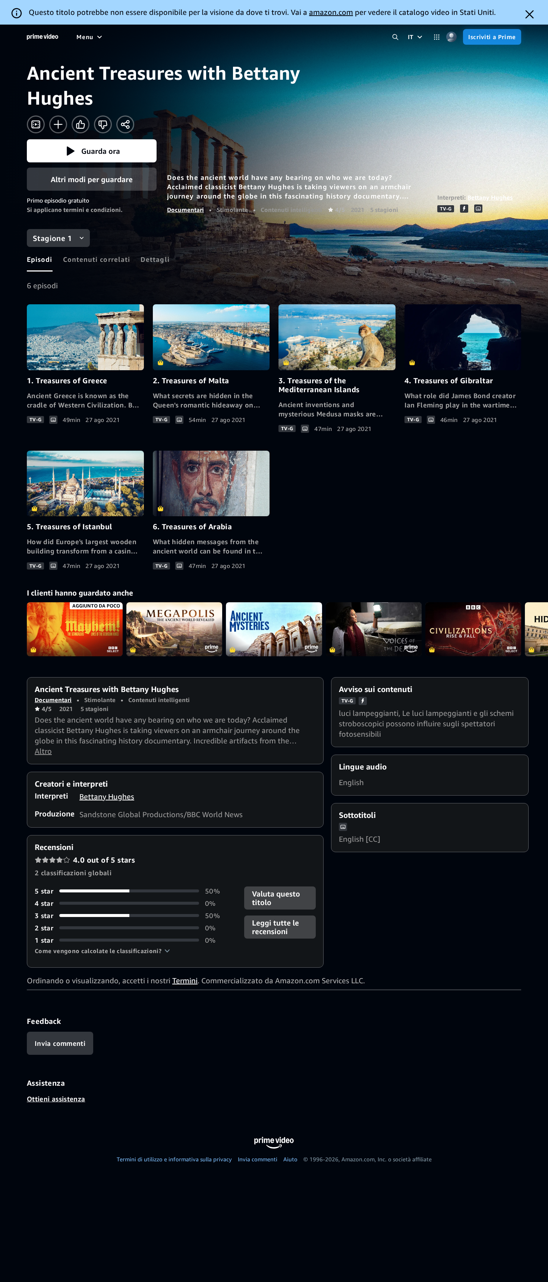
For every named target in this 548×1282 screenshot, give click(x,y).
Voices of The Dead (374, 629)
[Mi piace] (80, 124)
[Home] (42, 37)
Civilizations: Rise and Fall (473, 629)
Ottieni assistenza (56, 1099)
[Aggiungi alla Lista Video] (58, 124)
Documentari (185, 209)
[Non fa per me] (103, 124)
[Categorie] (436, 37)
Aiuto (290, 1159)
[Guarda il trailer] (36, 124)
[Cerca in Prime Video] (395, 37)
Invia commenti (257, 1159)
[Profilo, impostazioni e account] (451, 37)
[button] (92, 150)
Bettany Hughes (490, 197)
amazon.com (331, 12)
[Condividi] (125, 124)
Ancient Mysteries (274, 629)
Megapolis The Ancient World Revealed (174, 629)
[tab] (40, 259)
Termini (185, 980)
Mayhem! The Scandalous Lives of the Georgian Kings (75, 629)
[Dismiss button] (529, 14)
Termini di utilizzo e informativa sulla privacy (174, 1159)
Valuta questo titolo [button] (276, 898)
